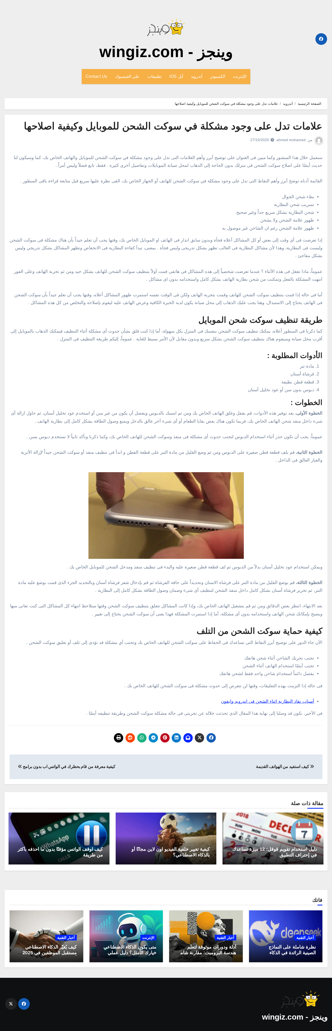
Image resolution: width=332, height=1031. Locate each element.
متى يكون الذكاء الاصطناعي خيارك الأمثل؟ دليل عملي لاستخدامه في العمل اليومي (129, 952)
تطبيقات (154, 76)
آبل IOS (176, 76)
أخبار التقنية (305, 938)
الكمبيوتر (217, 76)
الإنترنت (239, 76)
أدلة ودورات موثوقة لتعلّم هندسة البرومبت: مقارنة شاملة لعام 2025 (206, 952)
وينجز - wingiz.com (166, 51)
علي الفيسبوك (127, 76)
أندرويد (196, 76)
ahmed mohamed (291, 140)
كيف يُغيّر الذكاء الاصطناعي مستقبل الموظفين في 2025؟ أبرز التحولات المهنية (48, 952)
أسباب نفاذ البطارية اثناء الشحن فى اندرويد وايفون (267, 701)
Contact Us (96, 76)
